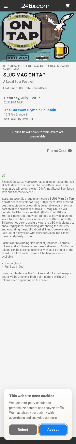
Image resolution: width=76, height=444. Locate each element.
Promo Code (57, 151)
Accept (53, 430)
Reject (23, 430)
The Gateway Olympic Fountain (30, 110)
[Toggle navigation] (6, 7)
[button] (67, 6)
